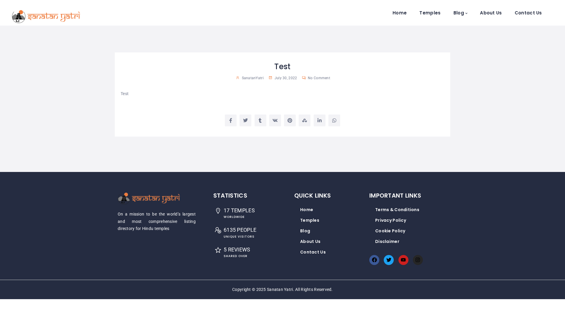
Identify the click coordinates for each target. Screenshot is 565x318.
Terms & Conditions (397, 210)
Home (400, 13)
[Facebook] (374, 260)
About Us (491, 13)
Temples (430, 13)
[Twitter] (389, 260)
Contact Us (528, 13)
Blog (458, 13)
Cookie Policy (390, 231)
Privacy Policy (390, 220)
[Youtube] (403, 260)
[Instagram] (418, 260)
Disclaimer (387, 241)
